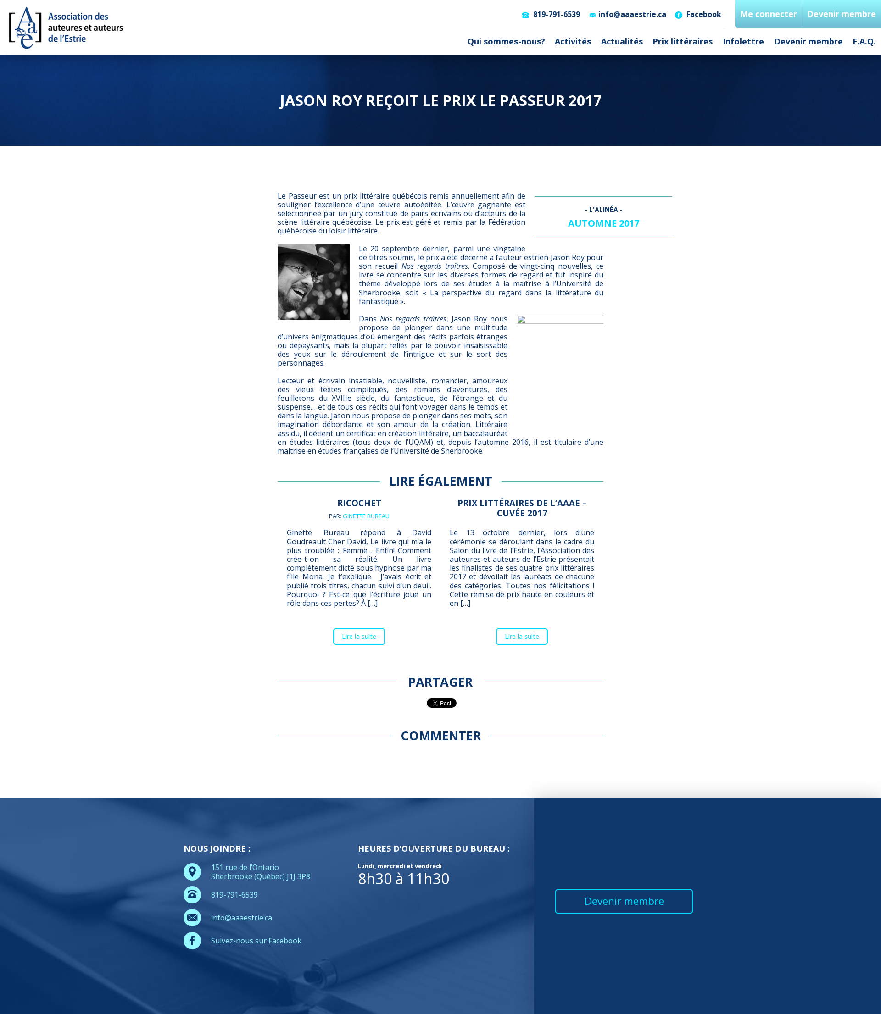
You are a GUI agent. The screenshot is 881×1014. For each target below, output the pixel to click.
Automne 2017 (603, 223)
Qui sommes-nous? (506, 41)
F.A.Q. (864, 41)
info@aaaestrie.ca (632, 14)
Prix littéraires (682, 41)
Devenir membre (808, 41)
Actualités (622, 41)
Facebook (703, 14)
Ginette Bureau (366, 516)
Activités (573, 41)
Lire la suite (359, 636)
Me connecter (768, 13)
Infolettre (743, 41)
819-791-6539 (555, 14)
